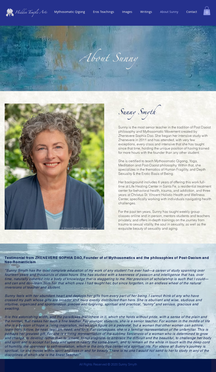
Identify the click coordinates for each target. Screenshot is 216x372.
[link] (207, 10)
